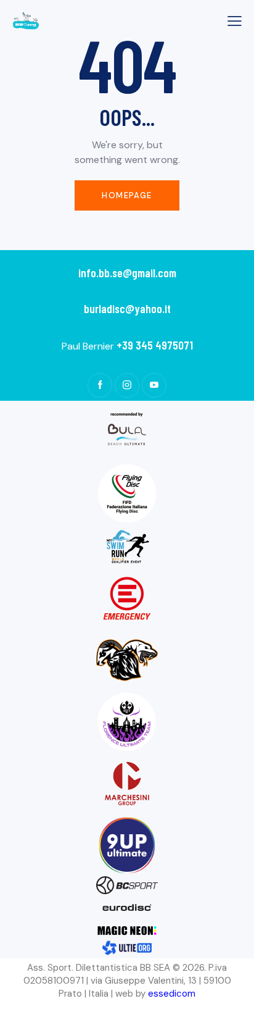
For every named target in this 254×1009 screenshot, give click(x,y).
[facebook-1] (100, 385)
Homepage (127, 195)
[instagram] (127, 385)
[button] (234, 21)
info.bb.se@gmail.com (127, 273)
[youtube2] (154, 385)
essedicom (171, 993)
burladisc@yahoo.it (127, 308)
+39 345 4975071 (155, 345)
